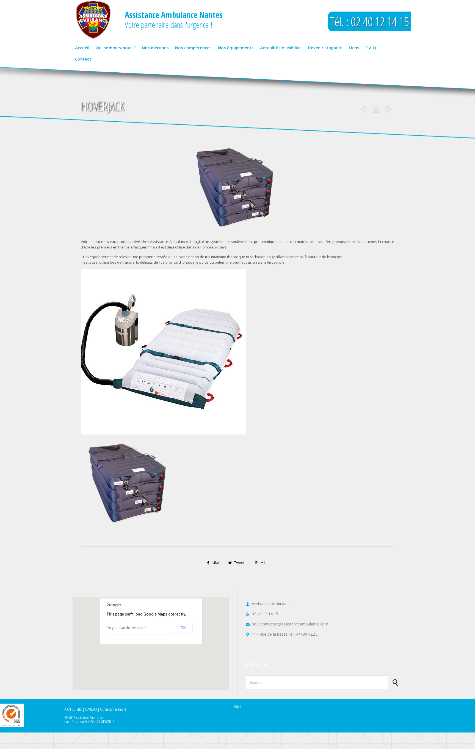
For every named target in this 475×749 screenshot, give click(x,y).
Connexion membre (113, 709)
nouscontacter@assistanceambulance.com (287, 624)
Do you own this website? (126, 627)
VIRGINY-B (107, 721)
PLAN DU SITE (73, 709)
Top (236, 706)
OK (183, 628)
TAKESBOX (91, 721)
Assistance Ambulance (90, 717)
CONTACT (91, 709)
